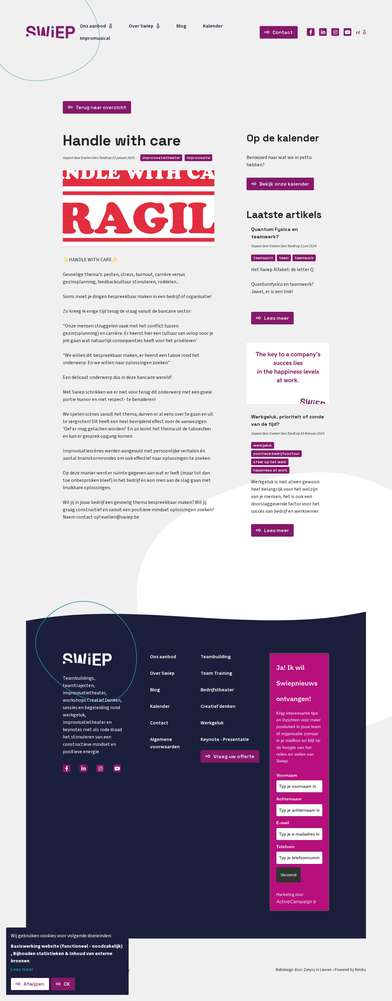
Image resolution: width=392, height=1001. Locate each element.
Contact (159, 723)
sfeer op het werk (269, 461)
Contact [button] (283, 32)
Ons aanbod (93, 26)
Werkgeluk (212, 723)
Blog (181, 26)
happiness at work (270, 470)
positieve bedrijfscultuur (276, 453)
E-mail (283, 822)
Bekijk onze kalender (284, 184)
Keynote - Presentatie (225, 739)
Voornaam (287, 775)
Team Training (216, 673)
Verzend (288, 874)
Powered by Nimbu (350, 970)
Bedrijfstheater (217, 689)
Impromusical (95, 38)
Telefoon (285, 846)
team (284, 257)
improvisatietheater (161, 157)
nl (358, 32)
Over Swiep (141, 26)
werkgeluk (262, 445)
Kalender (213, 26)
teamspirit (263, 257)
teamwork (304, 257)
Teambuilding (216, 656)
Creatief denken (218, 706)
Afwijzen (34, 984)
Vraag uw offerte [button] (233, 756)
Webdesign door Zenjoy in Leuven (304, 970)
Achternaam (289, 798)
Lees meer (276, 318)
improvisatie (198, 157)
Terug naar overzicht (101, 107)
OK (67, 984)
